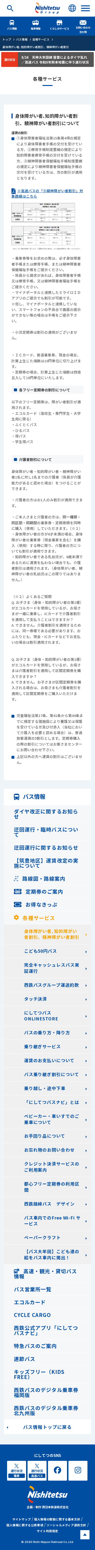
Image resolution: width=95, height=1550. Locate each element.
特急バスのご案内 (35, 1345)
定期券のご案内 (43, 891)
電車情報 (35, 28)
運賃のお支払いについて (49, 1060)
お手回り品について (44, 1136)
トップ (6, 39)
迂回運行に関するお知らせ (46, 847)
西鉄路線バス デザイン (49, 1204)
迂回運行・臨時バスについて (46, 832)
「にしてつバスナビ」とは (51, 1102)
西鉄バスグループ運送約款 (51, 985)
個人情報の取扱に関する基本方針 (57, 1519)
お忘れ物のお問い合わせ (49, 1150)
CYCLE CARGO (32, 1314)
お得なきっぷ (40, 904)
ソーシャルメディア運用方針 (66, 1525)
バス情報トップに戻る (47, 1426)
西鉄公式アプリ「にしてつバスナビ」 (46, 1330)
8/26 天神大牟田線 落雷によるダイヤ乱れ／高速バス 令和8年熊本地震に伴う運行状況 (55, 59)
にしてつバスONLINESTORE (41, 1016)
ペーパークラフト (42, 1237)
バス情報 (12, 28)
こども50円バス (40, 951)
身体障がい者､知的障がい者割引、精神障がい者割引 (35, 47)
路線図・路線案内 (43, 878)
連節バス (24, 1358)
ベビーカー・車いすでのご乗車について (51, 1119)
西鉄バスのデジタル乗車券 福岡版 (46, 1392)
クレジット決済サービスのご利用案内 (51, 1167)
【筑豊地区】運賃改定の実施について (46, 863)
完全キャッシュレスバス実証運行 (51, 968)
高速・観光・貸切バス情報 (45, 1273)
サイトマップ (21, 1519)
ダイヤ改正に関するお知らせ (46, 814)
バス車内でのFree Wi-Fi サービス (52, 1221)
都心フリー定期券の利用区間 (51, 1187)
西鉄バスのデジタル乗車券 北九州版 (46, 1410)
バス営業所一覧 (32, 1289)
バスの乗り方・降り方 (47, 1032)
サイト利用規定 (47, 1531)
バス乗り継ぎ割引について (51, 1074)
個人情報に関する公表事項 (24, 1525)
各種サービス (40, 39)
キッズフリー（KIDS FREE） (39, 1374)
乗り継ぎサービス (42, 1046)
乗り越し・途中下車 (45, 1088)
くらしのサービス (59, 28)
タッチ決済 (35, 999)
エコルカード (30, 1302)
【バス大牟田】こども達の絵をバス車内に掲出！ (51, 1254)
